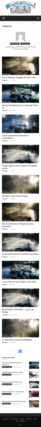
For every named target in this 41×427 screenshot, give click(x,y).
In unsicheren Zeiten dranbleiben (17, 340)
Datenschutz (14, 419)
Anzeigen (22, 421)
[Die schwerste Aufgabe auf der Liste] (20, 66)
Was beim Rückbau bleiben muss (12, 382)
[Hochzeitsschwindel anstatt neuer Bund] (20, 242)
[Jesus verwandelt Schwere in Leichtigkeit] (20, 124)
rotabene (4, 80)
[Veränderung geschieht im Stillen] (34, 374)
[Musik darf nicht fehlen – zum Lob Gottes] (20, 298)
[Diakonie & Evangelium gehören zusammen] (34, 365)
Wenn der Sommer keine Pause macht (14, 401)
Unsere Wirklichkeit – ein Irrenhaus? (13, 391)
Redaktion (29, 419)
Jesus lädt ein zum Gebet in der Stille (19, 282)
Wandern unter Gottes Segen (15, 196)
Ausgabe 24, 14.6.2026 (8, 132)
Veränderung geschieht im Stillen (12, 372)
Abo (17, 421)
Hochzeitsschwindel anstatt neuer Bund (20, 254)
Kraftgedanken (6, 403)
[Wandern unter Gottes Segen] (20, 184)
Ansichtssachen (7, 374)
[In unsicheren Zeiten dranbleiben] (20, 328)
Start (3, 23)
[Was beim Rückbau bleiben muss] (34, 384)
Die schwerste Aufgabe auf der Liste (18, 77)
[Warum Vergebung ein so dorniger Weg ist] (20, 93)
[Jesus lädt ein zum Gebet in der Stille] (20, 270)
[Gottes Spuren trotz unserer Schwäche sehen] (20, 154)
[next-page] (28, 351)
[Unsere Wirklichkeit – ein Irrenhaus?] (34, 394)
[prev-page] (12, 351)
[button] (3, 18)
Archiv (35, 419)
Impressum (6, 419)
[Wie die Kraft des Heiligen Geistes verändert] (20, 212)
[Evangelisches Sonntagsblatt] (20, 8)
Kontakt (22, 419)
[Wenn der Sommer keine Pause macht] (34, 403)
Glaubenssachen (7, 74)
